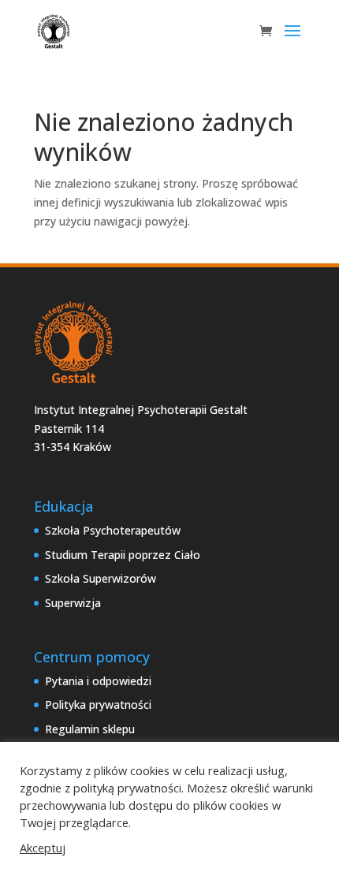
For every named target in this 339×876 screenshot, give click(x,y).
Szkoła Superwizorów (100, 578)
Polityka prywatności (98, 704)
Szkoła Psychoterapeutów (113, 530)
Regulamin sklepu (90, 728)
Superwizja (73, 602)
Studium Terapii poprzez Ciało (122, 554)
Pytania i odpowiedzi (98, 680)
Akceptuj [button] (42, 847)
